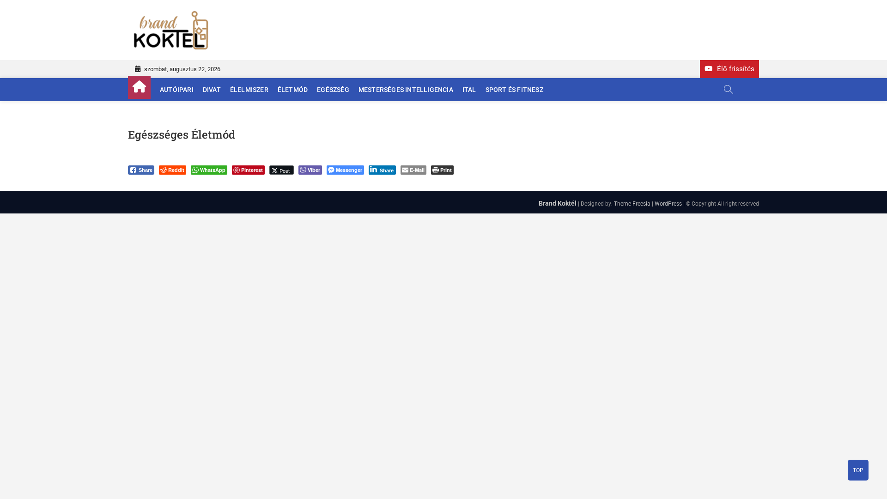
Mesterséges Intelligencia (405, 89)
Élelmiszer (249, 89)
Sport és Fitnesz (514, 89)
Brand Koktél (558, 203)
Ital (469, 89)
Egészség (333, 89)
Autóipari (177, 89)
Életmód (293, 89)
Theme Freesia (632, 204)
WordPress (668, 204)
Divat (212, 89)
